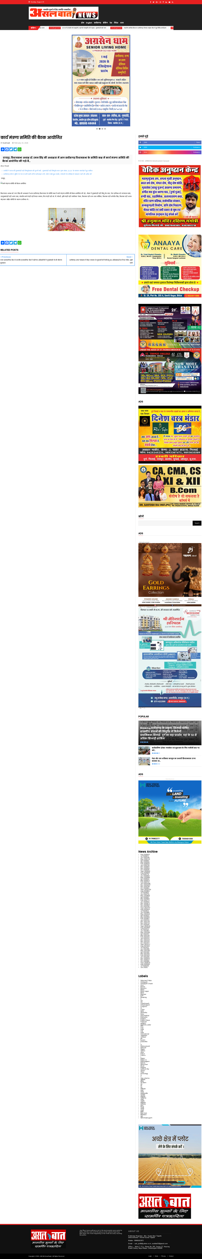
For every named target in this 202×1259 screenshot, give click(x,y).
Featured (144, 1029)
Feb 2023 (145, 926)
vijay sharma (145, 1086)
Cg (141, 1008)
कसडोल (143, 1103)
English (89, 23)
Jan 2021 (145, 964)
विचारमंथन (143, 1122)
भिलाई (142, 1115)
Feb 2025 (145, 890)
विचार (142, 1119)
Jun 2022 (145, 938)
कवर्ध (142, 1098)
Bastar (143, 994)
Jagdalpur (144, 1043)
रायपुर (142, 1118)
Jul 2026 (145, 864)
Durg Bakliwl (145, 1023)
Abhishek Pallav (146, 988)
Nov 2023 (145, 912)
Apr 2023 (145, 923)
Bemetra (143, 996)
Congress (144, 1014)
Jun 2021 (145, 957)
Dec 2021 (145, 948)
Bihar (142, 1000)
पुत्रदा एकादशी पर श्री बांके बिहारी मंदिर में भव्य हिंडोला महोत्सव (104, 28)
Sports (143, 1078)
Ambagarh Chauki (147, 991)
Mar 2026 (145, 870)
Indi (142, 1038)
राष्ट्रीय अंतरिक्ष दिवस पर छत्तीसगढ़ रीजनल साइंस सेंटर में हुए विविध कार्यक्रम (48, 28)
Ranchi (143, 1071)
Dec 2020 (145, 966)
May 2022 (145, 940)
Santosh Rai (145, 1077)
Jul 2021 (145, 955)
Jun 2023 (145, 920)
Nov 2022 (145, 931)
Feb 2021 (145, 963)
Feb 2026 (145, 871)
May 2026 (145, 867)
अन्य (122, 23)
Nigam (143, 1057)
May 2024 (145, 903)
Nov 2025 (145, 876)
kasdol (143, 1048)
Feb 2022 (145, 945)
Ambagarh (144, 990)
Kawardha (144, 1049)
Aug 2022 (145, 935)
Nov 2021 (145, 949)
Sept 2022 (145, 934)
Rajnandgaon (145, 1069)
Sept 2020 (145, 970)
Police (143, 1061)
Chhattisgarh (145, 1011)
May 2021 (145, 958)
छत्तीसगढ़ (143, 1112)
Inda (142, 1035)
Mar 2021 (145, 961)
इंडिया (142, 1089)
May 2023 (145, 922)
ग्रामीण (143, 1109)
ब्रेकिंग (105, 23)
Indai (142, 1037)
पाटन (142, 1113)
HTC (142, 1034)
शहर (142, 1124)
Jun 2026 (145, 865)
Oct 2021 (145, 951)
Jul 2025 (145, 882)
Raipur (143, 1066)
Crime (143, 1017)
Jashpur (143, 1045)
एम (141, 1093)
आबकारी (143, 1087)
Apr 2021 (145, 960)
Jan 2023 (145, 928)
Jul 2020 (145, 973)
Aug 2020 (145, 972)
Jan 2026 (145, 873)
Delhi (142, 1019)
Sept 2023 (145, 916)
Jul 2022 (145, 937)
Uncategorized (131, 28)
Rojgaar (143, 1075)
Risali (142, 1074)
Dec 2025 (145, 874)
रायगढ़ (142, 1116)
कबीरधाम (143, 1096)
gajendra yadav (146, 1032)
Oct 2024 (145, 896)
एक (141, 1092)
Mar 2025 (145, 888)
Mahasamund (145, 1054)
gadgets (143, 1031)
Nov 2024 (145, 894)
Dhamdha (144, 1020)
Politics (143, 1063)
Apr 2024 (145, 905)
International (145, 1042)
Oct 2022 (145, 932)
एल (141, 1095)
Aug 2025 (145, 880)
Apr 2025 (145, 887)
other (142, 1060)
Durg (142, 1022)
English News (145, 1028)
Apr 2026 (145, 868)
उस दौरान (143, 1090)
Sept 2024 (146, 897)
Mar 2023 (145, 925)
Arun (142, 993)
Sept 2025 (145, 879)
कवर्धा (142, 1099)
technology (144, 1081)
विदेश (116, 23)
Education (144, 1025)
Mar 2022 (145, 943)
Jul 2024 (145, 900)
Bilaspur (143, 1002)
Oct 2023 (145, 914)
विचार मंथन (144, 1121)
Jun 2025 (145, 884)
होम (82, 23)
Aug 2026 (145, 862)
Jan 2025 (145, 891)
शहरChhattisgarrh (146, 1125)
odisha (143, 1058)
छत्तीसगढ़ (97, 23)
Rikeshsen (144, 1072)
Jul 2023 (145, 919)
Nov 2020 (145, 967)
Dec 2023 (145, 911)
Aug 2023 (145, 917)
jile (141, 1046)
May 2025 (145, 885)
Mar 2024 (145, 906)
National (143, 1055)
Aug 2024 (145, 899)
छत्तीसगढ (143, 1110)
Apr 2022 (145, 941)
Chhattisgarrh (79, 28)
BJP (142, 1003)
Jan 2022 (145, 946)
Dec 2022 (145, 929)
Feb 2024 (145, 908)
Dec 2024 (145, 893)
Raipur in (144, 1067)
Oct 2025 (145, 877)
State (142, 1080)
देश (111, 23)
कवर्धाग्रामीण (144, 1101)
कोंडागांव (143, 1104)
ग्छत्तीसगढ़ (143, 1106)
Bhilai (142, 997)
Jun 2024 (145, 902)
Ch (141, 1010)
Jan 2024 (145, 909)
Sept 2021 (145, 952)
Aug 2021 (145, 954)
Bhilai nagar (145, 999)
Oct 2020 (145, 969)
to (141, 1083)
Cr (141, 1016)
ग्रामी (142, 1107)
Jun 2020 (144, 975)
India (142, 1040)
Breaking (144, 1005)
